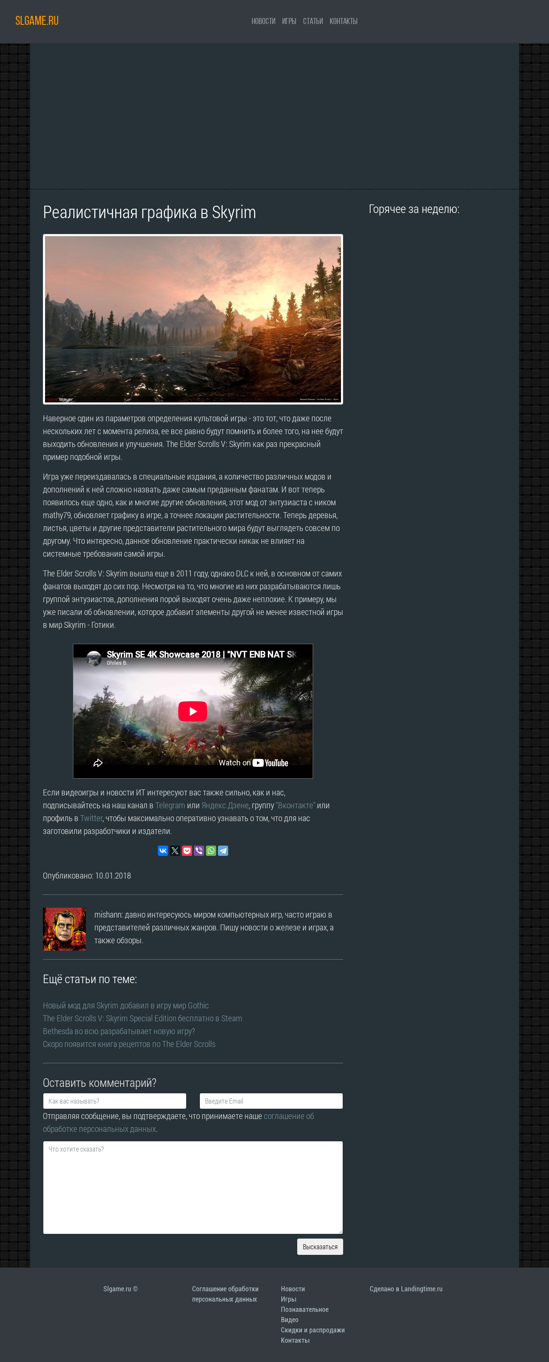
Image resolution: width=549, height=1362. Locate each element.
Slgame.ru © (120, 1289)
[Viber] (199, 851)
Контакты (344, 22)
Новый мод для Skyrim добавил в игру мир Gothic (126, 1005)
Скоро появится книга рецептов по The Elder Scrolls (129, 1043)
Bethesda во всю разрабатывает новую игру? (119, 1030)
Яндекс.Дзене (225, 804)
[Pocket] (187, 851)
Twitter (91, 817)
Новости (263, 22)
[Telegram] (223, 851)
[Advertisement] (274, 116)
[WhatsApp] (211, 851)
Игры (289, 22)
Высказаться (320, 1246)
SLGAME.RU (37, 21)
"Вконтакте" (295, 804)
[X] (175, 851)
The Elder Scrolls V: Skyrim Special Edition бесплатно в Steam (142, 1017)
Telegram (170, 804)
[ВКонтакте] (163, 851)
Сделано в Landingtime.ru (406, 1289)
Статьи (313, 22)
